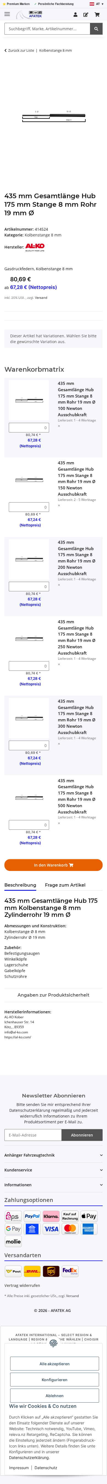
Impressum (19, 1467)
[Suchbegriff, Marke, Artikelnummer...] (96, 29)
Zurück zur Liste (21, 50)
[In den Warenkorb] (8, 68)
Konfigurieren (54, 1379)
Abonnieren (82, 1135)
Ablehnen (55, 1395)
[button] (75, 14)
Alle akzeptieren (55, 1363)
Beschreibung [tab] (20, 885)
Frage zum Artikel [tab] (65, 885)
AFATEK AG (61, 1310)
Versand (41, 298)
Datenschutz (46, 1467)
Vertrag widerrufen (22, 1285)
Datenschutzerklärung (29, 1457)
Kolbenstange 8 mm (43, 235)
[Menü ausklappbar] (7, 11)
